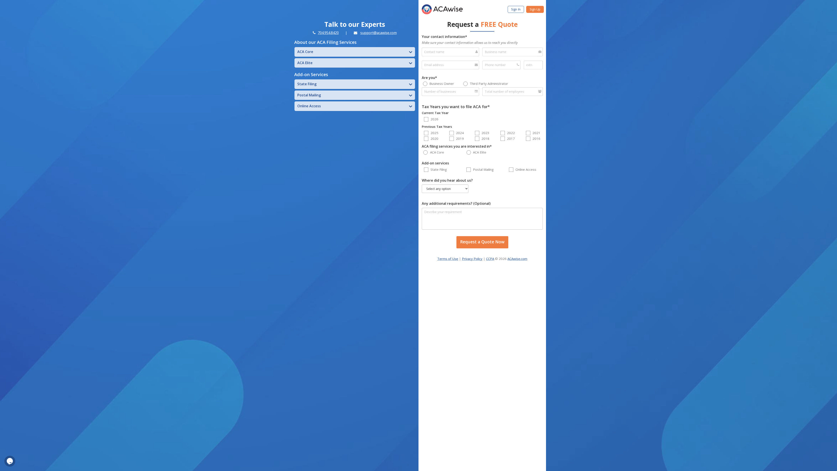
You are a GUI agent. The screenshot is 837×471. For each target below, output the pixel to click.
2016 (536, 138)
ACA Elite (479, 152)
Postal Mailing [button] (309, 95)
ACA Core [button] (305, 51)
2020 (434, 138)
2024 (460, 133)
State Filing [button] (306, 84)
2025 (434, 133)
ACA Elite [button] (305, 62)
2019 (460, 138)
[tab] (354, 52)
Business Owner (441, 83)
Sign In (516, 9)
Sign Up (535, 9)
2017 (511, 138)
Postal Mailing (483, 169)
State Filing (438, 169)
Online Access (525, 169)
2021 (536, 133)
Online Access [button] (309, 106)
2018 (485, 138)
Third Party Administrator (489, 83)
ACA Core (437, 152)
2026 (434, 119)
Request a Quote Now (482, 242)
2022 (511, 133)
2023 (485, 133)
